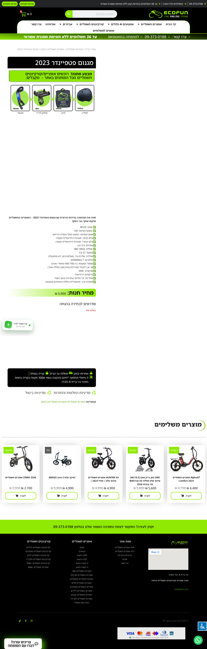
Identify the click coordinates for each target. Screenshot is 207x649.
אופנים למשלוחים (103, 30)
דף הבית (171, 24)
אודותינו (50, 24)
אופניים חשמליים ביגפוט (52, 49)
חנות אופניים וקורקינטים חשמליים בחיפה (169, 580)
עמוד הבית (90, 49)
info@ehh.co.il (181, 589)
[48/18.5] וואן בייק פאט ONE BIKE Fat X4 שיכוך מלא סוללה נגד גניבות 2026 (145, 481)
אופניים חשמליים (151, 24)
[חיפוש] (69, 14)
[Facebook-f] (26, 621)
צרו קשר (36, 24)
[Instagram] (31, 621)
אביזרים (67, 24)
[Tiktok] (20, 621)
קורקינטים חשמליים (92, 24)
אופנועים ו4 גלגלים (122, 24)
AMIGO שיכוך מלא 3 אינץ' (62, 477)
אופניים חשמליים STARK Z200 (20, 477)
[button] (198, 640)
